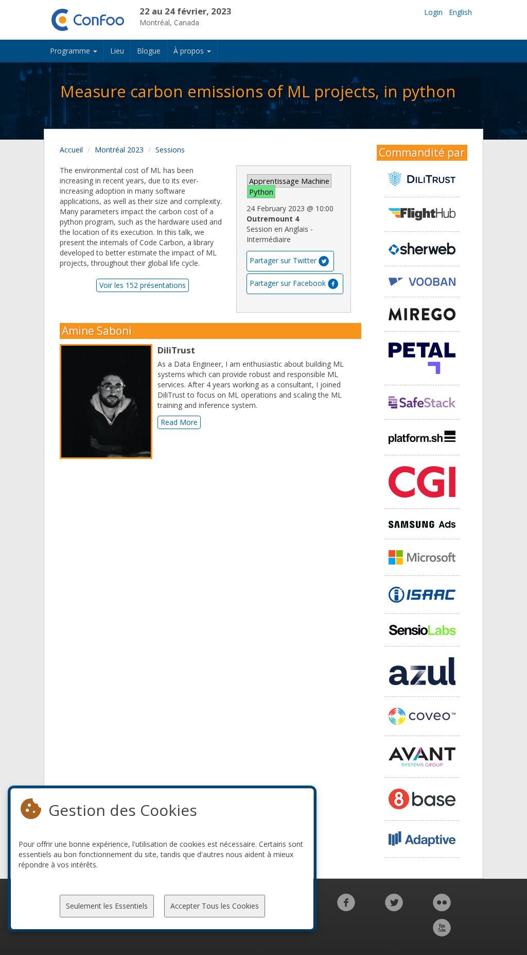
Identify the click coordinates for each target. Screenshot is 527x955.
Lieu (117, 51)
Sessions (170, 150)
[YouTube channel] (442, 933)
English (460, 12)
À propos (189, 51)
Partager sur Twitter (283, 260)
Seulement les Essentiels (107, 906)
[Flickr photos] (442, 908)
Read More (179, 422)
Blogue (149, 51)
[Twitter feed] (394, 908)
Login (433, 12)
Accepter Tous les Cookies (214, 906)
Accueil (71, 150)
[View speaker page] (108, 401)
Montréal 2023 (119, 150)
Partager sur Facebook (288, 283)
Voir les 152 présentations (142, 285)
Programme (71, 51)
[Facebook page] (346, 908)
